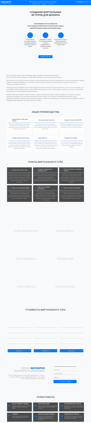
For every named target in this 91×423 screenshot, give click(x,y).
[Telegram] (89, 4)
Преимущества (36, 3)
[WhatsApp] (87, 4)
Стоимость (51, 3)
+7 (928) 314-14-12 (83, 2)
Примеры (44, 3)
